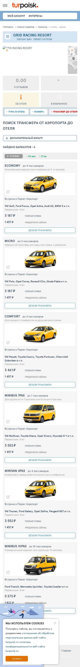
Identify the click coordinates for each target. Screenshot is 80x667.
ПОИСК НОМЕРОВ (25, 27)
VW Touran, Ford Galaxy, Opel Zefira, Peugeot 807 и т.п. (38, 511)
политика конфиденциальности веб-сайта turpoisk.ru (25, 646)
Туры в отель (16, 111)
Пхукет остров (42, 39)
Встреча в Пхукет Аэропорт (21, 198)
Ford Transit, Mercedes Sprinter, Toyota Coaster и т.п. (37, 586)
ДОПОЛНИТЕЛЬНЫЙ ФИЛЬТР (26, 138)
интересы (35, 16)
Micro (10, 241)
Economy (12, 165)
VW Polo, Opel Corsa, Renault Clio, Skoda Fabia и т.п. (36, 281)
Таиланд (42, 27)
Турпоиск (8, 27)
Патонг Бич (24, 39)
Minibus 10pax (16, 546)
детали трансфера (40, 230)
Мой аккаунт (16, 16)
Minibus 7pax (15, 395)
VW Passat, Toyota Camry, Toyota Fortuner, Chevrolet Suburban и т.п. (36, 358)
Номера (39, 111)
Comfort (12, 316)
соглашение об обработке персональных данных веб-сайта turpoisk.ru (30, 637)
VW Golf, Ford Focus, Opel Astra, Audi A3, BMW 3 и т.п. (37, 206)
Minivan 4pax (15, 470)
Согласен (17, 658)
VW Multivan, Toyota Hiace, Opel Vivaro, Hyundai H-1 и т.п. (39, 436)
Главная (66, 650)
